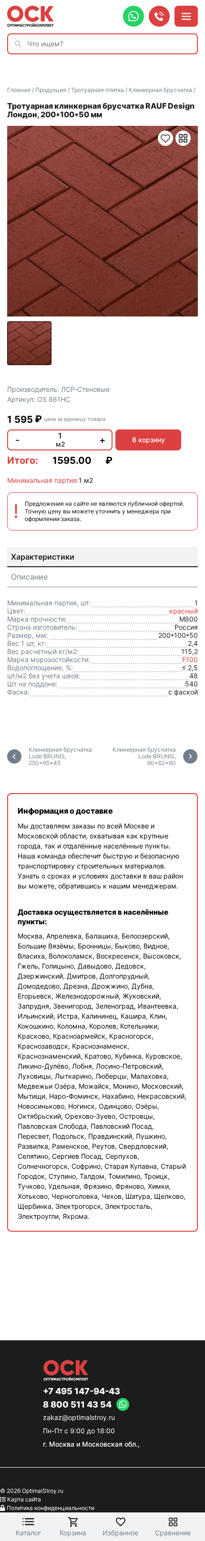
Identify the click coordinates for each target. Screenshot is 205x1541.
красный (183, 611)
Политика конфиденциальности (50, 1507)
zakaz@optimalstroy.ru (79, 1417)
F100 (190, 659)
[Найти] (20, 43)
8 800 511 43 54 (77, 1404)
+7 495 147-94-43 (81, 1391)
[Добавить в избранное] (165, 138)
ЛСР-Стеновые (85, 389)
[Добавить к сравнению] (183, 138)
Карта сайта (24, 1499)
